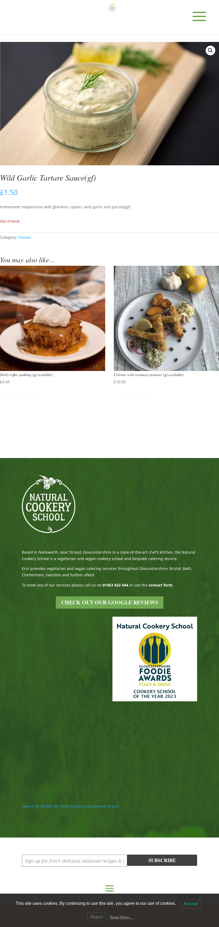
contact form (160, 585)
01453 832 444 (115, 585)
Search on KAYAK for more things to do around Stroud (70, 806)
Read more (20, 396)
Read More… (121, 917)
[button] (210, 50)
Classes (24, 237)
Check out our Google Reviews (109, 602)
